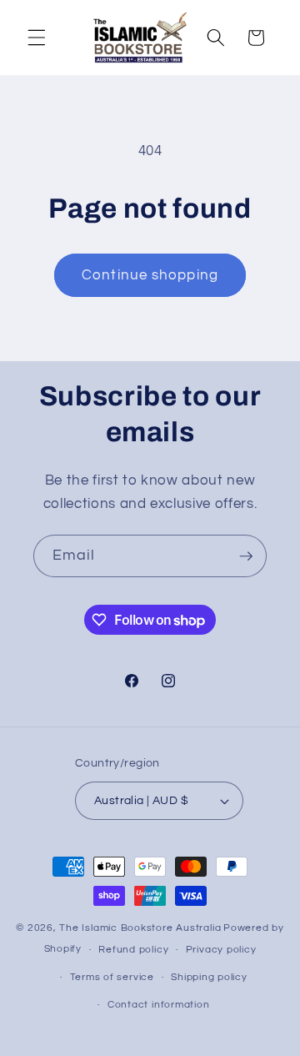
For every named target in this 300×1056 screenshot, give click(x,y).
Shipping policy (209, 977)
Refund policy (133, 949)
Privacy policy (221, 949)
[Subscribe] (246, 556)
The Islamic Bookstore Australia (140, 928)
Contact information (159, 1004)
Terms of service (112, 977)
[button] (37, 38)
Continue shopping (150, 275)
